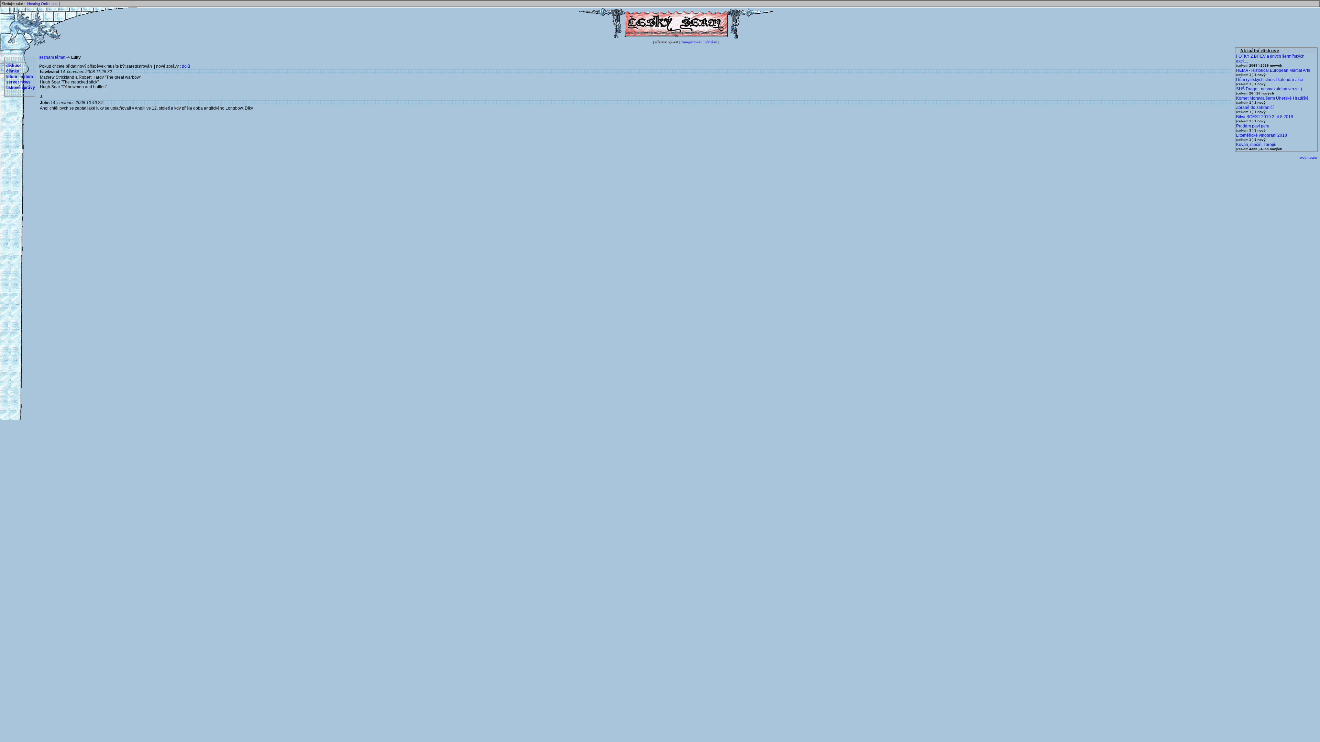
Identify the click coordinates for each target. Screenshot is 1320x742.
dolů (186, 66)
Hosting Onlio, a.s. (42, 4)
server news (18, 82)
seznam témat (52, 57)
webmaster (1308, 157)
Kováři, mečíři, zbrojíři (1256, 144)
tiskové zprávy (20, 87)
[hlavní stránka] (676, 37)
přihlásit (711, 42)
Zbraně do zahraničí (1255, 107)
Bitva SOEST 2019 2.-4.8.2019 (1264, 116)
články (12, 71)
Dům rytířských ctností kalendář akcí (1269, 79)
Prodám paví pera (1252, 126)
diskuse (14, 65)
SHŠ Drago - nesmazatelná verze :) (1269, 89)
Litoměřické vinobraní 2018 (1261, 135)
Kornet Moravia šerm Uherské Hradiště (1272, 98)
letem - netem (19, 76)
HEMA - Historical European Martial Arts (1273, 70)
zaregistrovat (691, 42)
